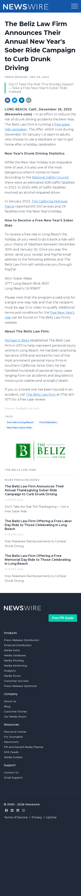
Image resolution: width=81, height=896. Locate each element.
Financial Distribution (17, 645)
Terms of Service (16, 817)
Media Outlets (13, 757)
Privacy (37, 817)
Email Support (13, 777)
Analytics (10, 670)
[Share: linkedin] (22, 100)
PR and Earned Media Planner (23, 746)
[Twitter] (12, 810)
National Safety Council (50, 177)
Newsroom (11, 741)
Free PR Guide (63, 618)
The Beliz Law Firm (41, 394)
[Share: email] (29, 100)
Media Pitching (14, 660)
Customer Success (16, 680)
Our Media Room (15, 716)
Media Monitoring (15, 665)
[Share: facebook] (7, 100)
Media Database (15, 655)
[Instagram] (23, 810)
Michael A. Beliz (17, 340)
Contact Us (11, 772)
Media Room (12, 675)
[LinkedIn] (18, 810)
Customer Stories (15, 711)
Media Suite (12, 650)
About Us (10, 701)
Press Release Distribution (21, 640)
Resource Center (15, 731)
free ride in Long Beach (20, 422)
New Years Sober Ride (19, 427)
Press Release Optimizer (20, 685)
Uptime (51, 817)
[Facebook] (6, 810)
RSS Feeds (11, 752)
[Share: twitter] (14, 100)
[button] (74, 6)
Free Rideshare (48, 422)
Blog (7, 706)
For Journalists (13, 736)
